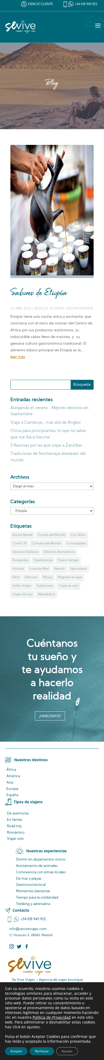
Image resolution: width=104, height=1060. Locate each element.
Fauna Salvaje (68, 560)
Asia (9, 782)
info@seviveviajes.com (28, 929)
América (13, 776)
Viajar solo (15, 839)
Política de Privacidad (52, 1017)
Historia (18, 568)
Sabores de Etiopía (38, 293)
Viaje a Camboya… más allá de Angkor (45, 423)
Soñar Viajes (22, 586)
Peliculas (31, 577)
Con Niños (78, 535)
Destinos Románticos (59, 552)
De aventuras (18, 813)
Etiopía (57, 308)
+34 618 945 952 (86, 4)
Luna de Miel (39, 568)
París (16, 577)
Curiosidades (76, 543)
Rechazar (42, 1051)
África (41, 308)
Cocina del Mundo (51, 535)
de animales (37, 866)
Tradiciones (44, 586)
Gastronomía (79, 308)
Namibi (59, 568)
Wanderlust (46, 594)
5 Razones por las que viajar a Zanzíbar (46, 446)
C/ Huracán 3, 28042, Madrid (31, 935)
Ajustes (67, 1051)
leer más (17, 357)
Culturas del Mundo (46, 543)
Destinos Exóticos (25, 552)
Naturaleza (78, 568)
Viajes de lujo (23, 594)
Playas (48, 577)
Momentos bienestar (33, 891)
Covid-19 (19, 543)
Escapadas (21, 560)
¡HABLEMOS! (50, 715)
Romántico (16, 832)
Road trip (14, 826)
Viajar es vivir (68, 586)
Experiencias (43, 560)
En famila (14, 820)
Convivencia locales (41, 872)
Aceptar (16, 1051)
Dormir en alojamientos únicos (41, 859)
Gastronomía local (31, 885)
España (12, 795)
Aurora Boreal (23, 535)
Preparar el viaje (70, 577)
